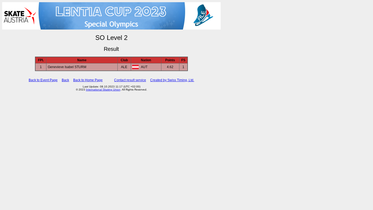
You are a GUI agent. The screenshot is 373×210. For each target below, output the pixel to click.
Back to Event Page (43, 80)
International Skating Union (103, 89)
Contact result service (130, 80)
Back (65, 80)
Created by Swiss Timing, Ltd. (172, 80)
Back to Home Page (88, 80)
